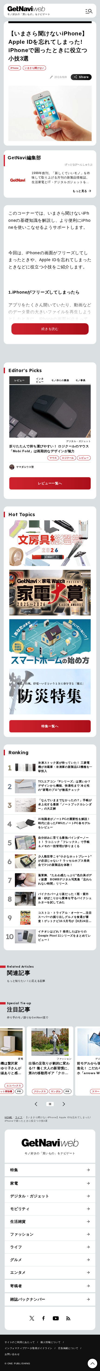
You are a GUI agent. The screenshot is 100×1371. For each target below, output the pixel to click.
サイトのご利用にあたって (20, 1342)
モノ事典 (81, 380)
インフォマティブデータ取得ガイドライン (28, 1348)
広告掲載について (68, 1348)
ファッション (15, 1058)
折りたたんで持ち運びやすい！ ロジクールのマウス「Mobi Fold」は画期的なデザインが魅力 (49, 448)
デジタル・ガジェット (78, 441)
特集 (14, 1170)
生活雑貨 (18, 1222)
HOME (8, 1117)
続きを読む (50, 329)
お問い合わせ (12, 1354)
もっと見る (82, 191)
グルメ (16, 1260)
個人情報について (50, 1342)
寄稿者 (16, 1286)
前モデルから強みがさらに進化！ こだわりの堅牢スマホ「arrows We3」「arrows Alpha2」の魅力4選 (50, 1068)
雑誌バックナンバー (27, 1299)
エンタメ (18, 1272)
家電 (14, 1183)
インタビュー (39, 380)
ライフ (19, 1117)
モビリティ (20, 1209)
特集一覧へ (50, 726)
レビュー (19, 380)
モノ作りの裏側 (60, 380)
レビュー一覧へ (50, 483)
